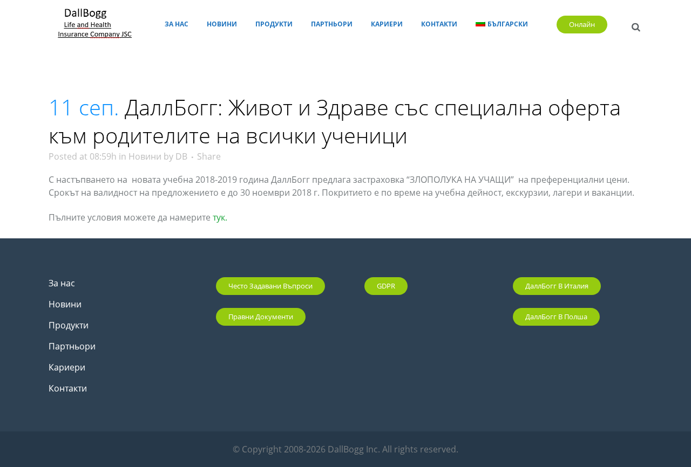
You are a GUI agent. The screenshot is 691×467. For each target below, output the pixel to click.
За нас (62, 283)
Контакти (68, 388)
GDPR (386, 286)
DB (181, 156)
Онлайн (582, 24)
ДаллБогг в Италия (556, 286)
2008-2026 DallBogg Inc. (333, 449)
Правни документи (260, 316)
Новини (144, 156)
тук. (220, 217)
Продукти (69, 325)
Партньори (72, 346)
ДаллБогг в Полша (556, 316)
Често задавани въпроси (270, 286)
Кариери (67, 367)
